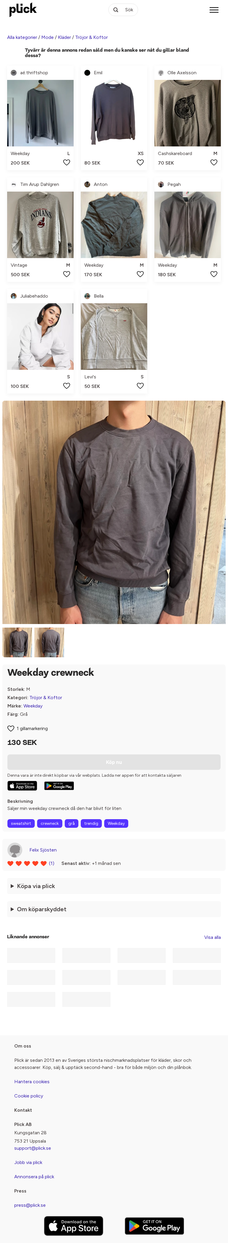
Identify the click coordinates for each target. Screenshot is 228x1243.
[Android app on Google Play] (59, 785)
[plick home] (23, 9)
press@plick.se (30, 1205)
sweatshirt (21, 823)
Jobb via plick (28, 1162)
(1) (51, 863)
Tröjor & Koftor (91, 37)
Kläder (64, 37)
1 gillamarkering (32, 728)
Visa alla (212, 937)
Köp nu (114, 762)
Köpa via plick (36, 886)
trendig (91, 823)
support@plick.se (32, 1148)
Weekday (32, 706)
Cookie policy (28, 1096)
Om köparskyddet (41, 909)
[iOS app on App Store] (22, 786)
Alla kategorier (22, 37)
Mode (47, 37)
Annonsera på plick (34, 1176)
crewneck (50, 823)
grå (71, 823)
